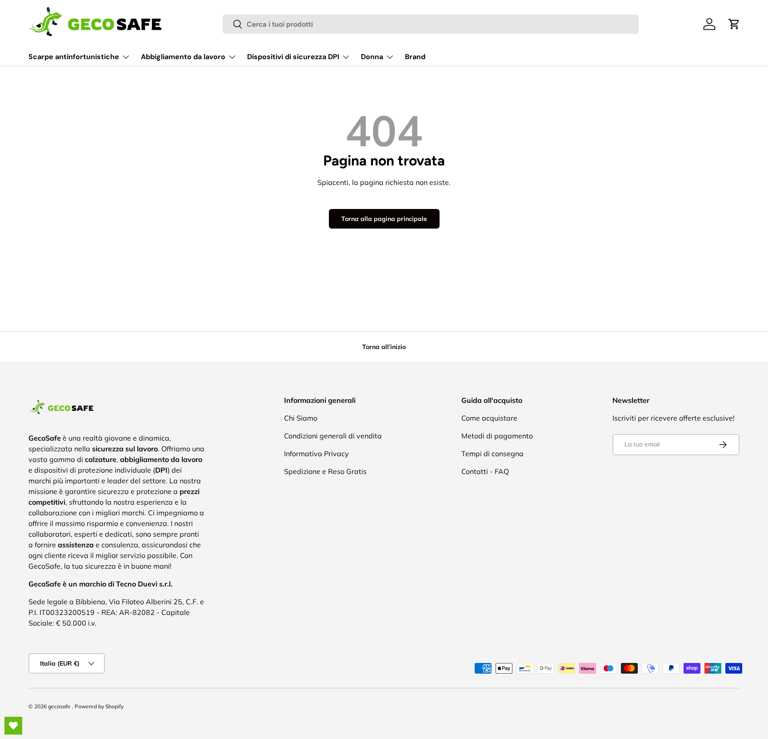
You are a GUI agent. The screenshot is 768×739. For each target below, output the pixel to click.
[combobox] (431, 24)
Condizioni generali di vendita (333, 435)
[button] (734, 24)
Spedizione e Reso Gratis (325, 471)
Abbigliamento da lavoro (183, 56)
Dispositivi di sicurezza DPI (293, 56)
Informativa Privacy (316, 453)
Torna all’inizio (384, 347)
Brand (415, 56)
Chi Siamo (300, 418)
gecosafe (60, 706)
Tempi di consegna (492, 453)
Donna (372, 56)
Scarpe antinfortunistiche (73, 56)
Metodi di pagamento (497, 435)
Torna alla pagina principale (384, 219)
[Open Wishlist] (13, 726)
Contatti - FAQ (485, 471)
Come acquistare (489, 418)
